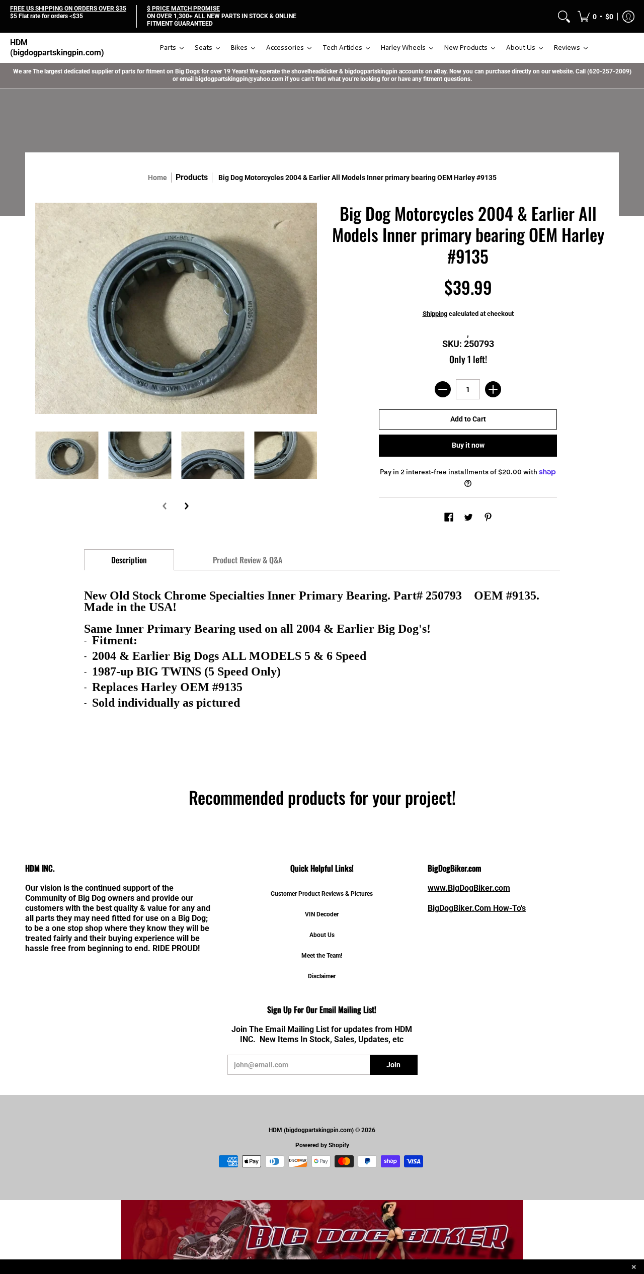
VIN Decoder (322, 914)
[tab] (129, 559)
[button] (595, 16)
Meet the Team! (321, 955)
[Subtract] (443, 389)
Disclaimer (322, 976)
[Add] (493, 389)
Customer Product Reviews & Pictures (322, 893)
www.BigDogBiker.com (469, 888)
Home (157, 178)
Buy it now (468, 445)
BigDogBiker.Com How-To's (477, 908)
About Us (322, 935)
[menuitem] (564, 16)
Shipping (435, 313)
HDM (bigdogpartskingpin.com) (57, 47)
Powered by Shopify (322, 1145)
